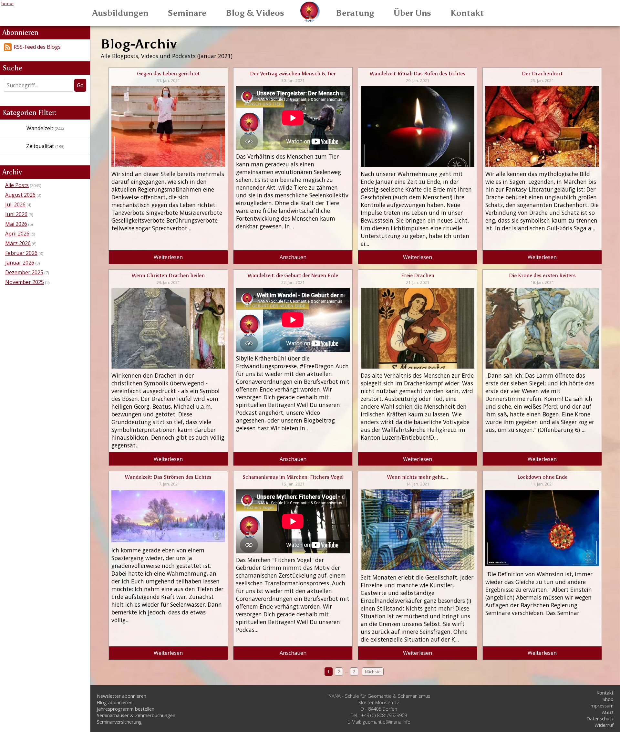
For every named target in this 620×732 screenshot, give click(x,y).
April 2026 (17, 233)
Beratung (355, 13)
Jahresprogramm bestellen (125, 709)
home (7, 3)
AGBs (608, 712)
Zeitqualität (45, 146)
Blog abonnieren (114, 702)
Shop (608, 699)
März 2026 (18, 243)
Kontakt (467, 13)
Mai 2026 (16, 223)
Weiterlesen (168, 257)
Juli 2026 (15, 204)
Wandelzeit (45, 128)
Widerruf (604, 725)
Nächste (373, 671)
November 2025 (24, 282)
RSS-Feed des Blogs (37, 46)
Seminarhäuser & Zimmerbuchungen (136, 715)
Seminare (187, 13)
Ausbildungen (120, 13)
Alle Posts (17, 185)
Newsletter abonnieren (121, 696)
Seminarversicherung (119, 721)
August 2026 (20, 194)
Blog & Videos (255, 13)
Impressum (601, 705)
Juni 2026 (16, 214)
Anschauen (293, 257)
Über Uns (412, 13)
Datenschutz (600, 718)
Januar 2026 (19, 262)
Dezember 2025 (24, 272)
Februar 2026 (21, 252)
